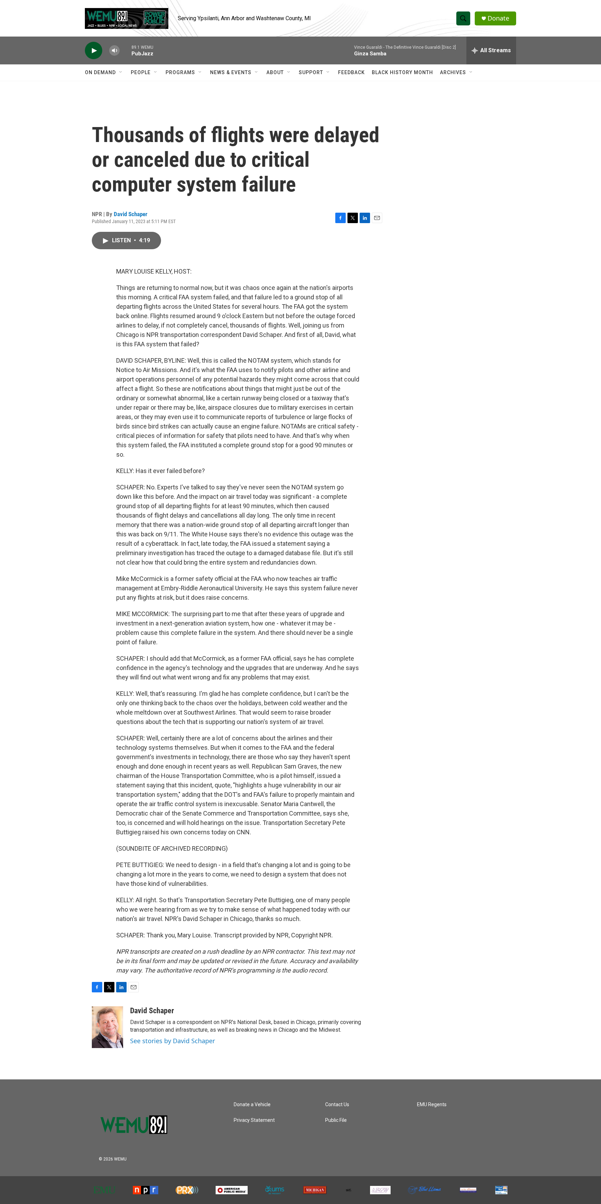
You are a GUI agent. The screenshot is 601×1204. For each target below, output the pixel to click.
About (275, 72)
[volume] (114, 50)
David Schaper (130, 214)
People (141, 72)
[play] (93, 51)
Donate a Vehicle (252, 1104)
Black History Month (402, 72)
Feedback (351, 72)
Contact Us (337, 1104)
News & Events (230, 72)
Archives (453, 72)
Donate (498, 18)
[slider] (126, 50)
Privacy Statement (254, 1120)
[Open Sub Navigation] (121, 72)
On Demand (100, 72)
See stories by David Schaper (172, 1041)
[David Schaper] (107, 1027)
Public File (336, 1120)
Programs (180, 72)
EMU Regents (432, 1104)
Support (311, 72)
